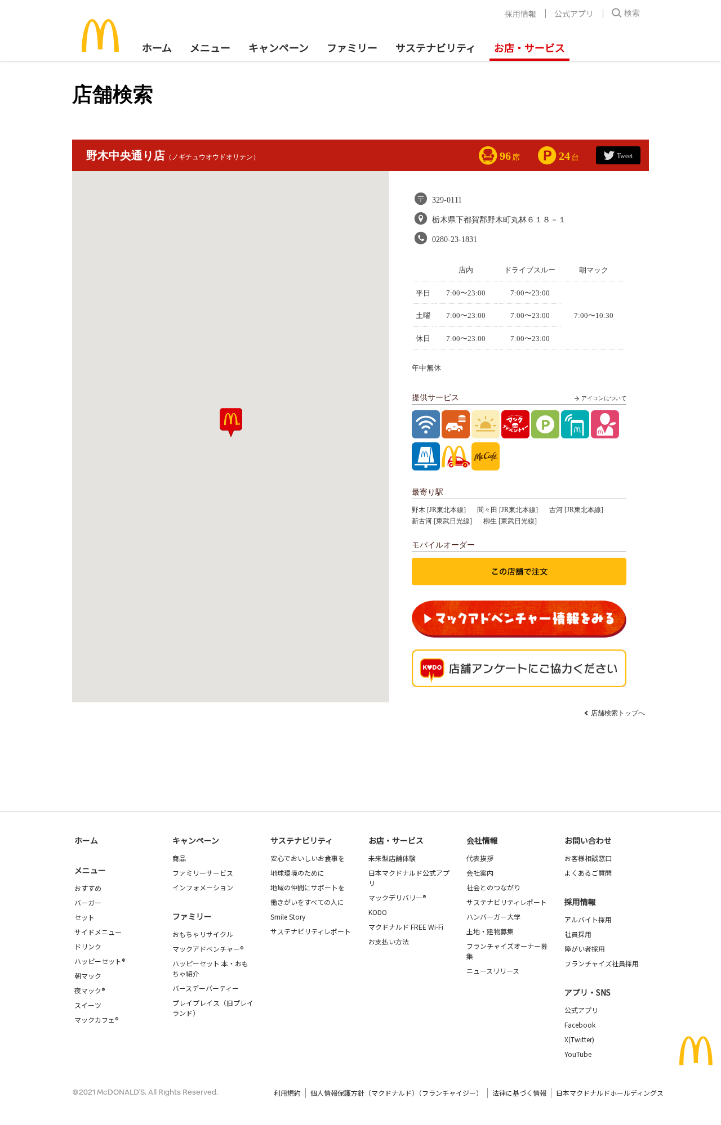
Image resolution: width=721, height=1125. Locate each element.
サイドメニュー (98, 931)
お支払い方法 (388, 941)
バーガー (87, 902)
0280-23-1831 (454, 239)
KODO (377, 912)
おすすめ (87, 888)
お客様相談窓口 (588, 858)
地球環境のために (297, 872)
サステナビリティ (435, 47)
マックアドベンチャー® (207, 948)
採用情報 (520, 13)
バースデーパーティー (205, 988)
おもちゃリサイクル (202, 934)
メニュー (90, 870)
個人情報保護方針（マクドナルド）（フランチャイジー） (396, 1092)
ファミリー (352, 47)
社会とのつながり (493, 887)
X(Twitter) (579, 1039)
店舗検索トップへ (618, 713)
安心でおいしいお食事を (307, 858)
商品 (179, 858)
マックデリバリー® (397, 897)
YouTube (577, 1054)
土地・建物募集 (490, 931)
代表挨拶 (479, 858)
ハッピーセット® (99, 961)
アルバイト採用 (588, 919)
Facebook (579, 1024)
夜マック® (89, 990)
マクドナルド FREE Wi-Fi (405, 926)
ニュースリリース (492, 970)
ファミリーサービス (202, 872)
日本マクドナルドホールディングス (610, 1092)
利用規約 (287, 1092)
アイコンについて (603, 398)
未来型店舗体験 (392, 858)
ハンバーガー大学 (493, 916)
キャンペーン (278, 47)
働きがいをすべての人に (307, 902)
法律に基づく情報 (519, 1092)
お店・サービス (529, 47)
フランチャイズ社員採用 (601, 963)
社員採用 (577, 934)
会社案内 (479, 872)
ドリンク (87, 946)
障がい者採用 (584, 948)
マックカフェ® (96, 1019)
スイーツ (87, 1005)
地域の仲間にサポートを (307, 887)
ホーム (157, 47)
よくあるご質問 (588, 872)
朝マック (87, 975)
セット (84, 917)
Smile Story (287, 916)
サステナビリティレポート (310, 931)
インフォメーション (202, 887)
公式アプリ (574, 13)
